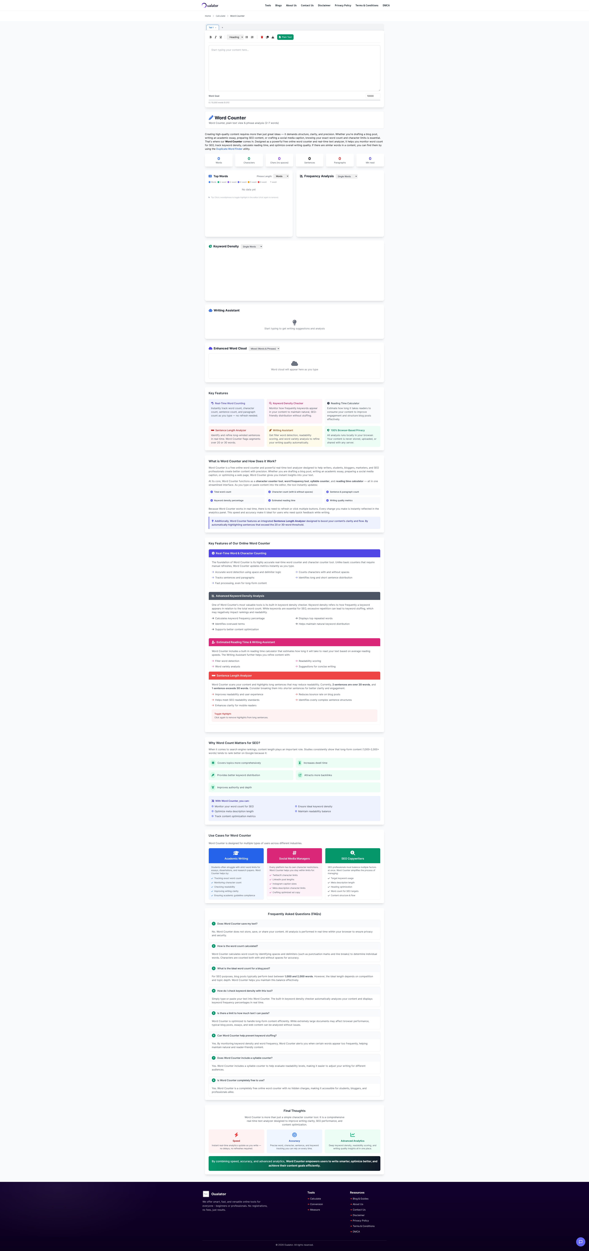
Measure (315, 1209)
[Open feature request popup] (580, 1241)
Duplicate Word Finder (229, 148)
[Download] (272, 37)
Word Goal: (214, 96)
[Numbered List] (252, 37)
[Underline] (220, 37)
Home (208, 15)
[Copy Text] (267, 37)
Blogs (278, 5)
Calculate (220, 15)
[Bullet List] (246, 37)
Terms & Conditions (367, 5)
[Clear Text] (262, 37)
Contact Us (307, 5)
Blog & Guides (360, 1198)
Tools (268, 5)
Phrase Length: (264, 176)
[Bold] (211, 37)
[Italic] (216, 37)
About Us (291, 5)
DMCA (386, 5)
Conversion (316, 1204)
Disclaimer (324, 5)
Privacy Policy (343, 5)
